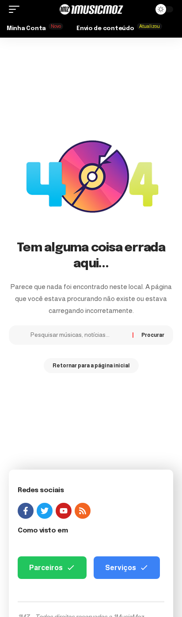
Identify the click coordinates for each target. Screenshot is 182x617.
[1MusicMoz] (91, 9)
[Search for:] (78, 335)
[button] (16, 9)
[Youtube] (64, 511)
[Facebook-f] (26, 511)
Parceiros (46, 567)
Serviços (120, 567)
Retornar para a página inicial (91, 365)
